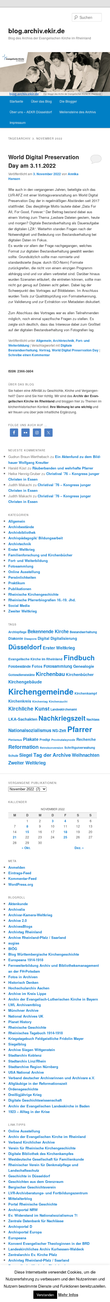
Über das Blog (41, 101)
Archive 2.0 (17, 920)
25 (65, 837)
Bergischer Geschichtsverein (32, 1187)
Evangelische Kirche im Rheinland (35, 659)
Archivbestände (21, 526)
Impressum (18, 122)
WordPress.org (20, 884)
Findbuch (79, 657)
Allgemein (43, 340)
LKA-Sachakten (22, 719)
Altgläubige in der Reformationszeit (37, 1083)
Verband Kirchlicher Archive (31, 1142)
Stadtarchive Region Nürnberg (33, 1066)
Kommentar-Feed (22, 878)
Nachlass (93, 719)
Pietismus (15, 740)
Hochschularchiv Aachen (28, 987)
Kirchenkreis (19, 701)
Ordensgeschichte (23, 1088)
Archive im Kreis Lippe (27, 993)
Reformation (23, 746)
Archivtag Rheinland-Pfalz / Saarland (38, 1260)
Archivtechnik (63, 340)
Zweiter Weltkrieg (22, 611)
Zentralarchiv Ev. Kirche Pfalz (32, 1254)
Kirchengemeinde (40, 691)
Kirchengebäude (25, 682)
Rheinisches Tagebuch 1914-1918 (35, 1032)
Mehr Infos (68, 1294)
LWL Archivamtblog (24, 1004)
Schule (13, 755)
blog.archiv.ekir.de (36, 30)
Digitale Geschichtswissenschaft (35, 1100)
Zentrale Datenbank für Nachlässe (36, 1220)
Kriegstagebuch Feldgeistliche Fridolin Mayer (46, 1038)
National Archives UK (25, 1016)
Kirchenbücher (80, 674)
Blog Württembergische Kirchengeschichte (43, 954)
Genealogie (83, 666)
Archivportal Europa (25, 1231)
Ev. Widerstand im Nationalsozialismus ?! (42, 1215)
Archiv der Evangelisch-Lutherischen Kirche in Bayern (53, 999)
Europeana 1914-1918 (25, 959)
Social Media (19, 605)
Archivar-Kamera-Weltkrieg (30, 914)
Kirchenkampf (85, 693)
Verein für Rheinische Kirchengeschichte (42, 1147)
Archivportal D (20, 1226)
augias (13, 943)
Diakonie (15, 638)
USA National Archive (26, 1072)
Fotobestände (19, 666)
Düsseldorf (25, 646)
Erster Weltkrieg (21, 549)
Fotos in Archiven (23, 976)
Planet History (20, 1021)
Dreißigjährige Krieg (25, 1094)
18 (65, 831)
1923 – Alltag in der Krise (29, 1111)
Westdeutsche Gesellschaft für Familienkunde (46, 1159)
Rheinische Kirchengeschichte (33, 594)
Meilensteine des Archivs (78, 112)
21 (15, 837)
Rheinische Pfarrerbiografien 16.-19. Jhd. (42, 599)
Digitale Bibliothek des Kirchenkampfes (40, 1153)
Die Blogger (68, 101)
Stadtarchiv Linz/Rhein (27, 1061)
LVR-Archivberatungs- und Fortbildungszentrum (48, 1192)
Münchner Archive (23, 1010)
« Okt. (26, 847)
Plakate (30, 739)
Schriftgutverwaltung (79, 747)
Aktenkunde (18, 903)
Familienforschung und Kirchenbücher (40, 554)
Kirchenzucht (58, 701)
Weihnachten (85, 755)
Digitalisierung (63, 638)
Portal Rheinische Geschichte (32, 1204)
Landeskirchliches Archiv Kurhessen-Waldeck (46, 1248)
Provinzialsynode (63, 740)
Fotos (37, 666)
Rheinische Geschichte (27, 1027)
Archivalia (16, 909)
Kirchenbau (50, 674)
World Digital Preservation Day (75, 350)
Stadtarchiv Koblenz (25, 1055)
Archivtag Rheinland (25, 931)
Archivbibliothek (22, 532)
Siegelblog (17, 1044)
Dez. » (79, 847)
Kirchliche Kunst (28, 708)
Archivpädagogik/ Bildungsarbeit (35, 537)
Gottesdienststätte (21, 675)
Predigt (45, 739)
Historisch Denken (23, 982)
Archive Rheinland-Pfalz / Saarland (37, 937)
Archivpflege (17, 632)
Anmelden (16, 867)
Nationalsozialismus (29, 730)
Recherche (86, 739)
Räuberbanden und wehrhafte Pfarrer (62, 468)
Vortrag (44, 350)
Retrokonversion (51, 748)
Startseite (16, 101)
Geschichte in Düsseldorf (29, 1175)
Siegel (25, 755)
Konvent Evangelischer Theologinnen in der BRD (48, 1243)
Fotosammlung (20, 566)
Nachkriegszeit (61, 718)
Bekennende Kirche (48, 631)
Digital (43, 638)
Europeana (17, 1237)
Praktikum (16, 582)
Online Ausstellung (24, 571)
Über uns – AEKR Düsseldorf (31, 112)
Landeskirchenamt (63, 709)
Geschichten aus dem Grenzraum (36, 1181)
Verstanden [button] (45, 1294)
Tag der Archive (52, 754)
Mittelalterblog (20, 1198)
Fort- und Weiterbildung (28, 560)
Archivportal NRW (23, 1209)
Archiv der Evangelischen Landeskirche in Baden (49, 1105)
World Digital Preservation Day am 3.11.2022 (43, 161)
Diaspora (30, 639)
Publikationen (19, 588)
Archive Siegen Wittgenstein (31, 1049)
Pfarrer (79, 729)
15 (27, 831)
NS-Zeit (59, 730)
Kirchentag (40, 701)
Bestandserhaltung (83, 632)
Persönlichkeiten (22, 577)
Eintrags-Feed (19, 872)
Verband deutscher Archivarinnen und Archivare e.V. (51, 1077)
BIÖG (12, 948)
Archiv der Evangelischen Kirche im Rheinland (47, 1136)
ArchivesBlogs (20, 926)
